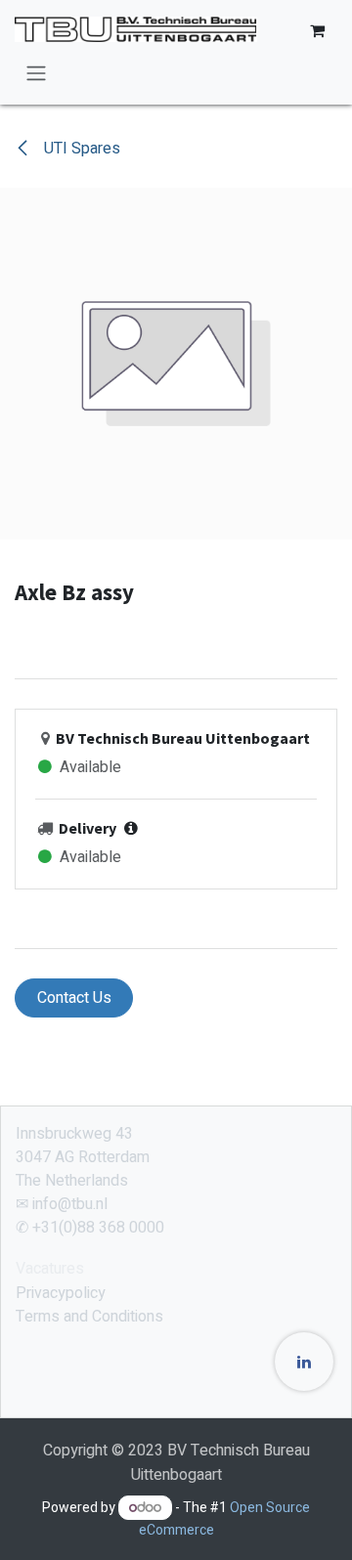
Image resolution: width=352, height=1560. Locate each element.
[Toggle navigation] (36, 73)
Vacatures (50, 1268)
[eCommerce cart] (316, 30)
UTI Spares (80, 148)
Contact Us (74, 998)
